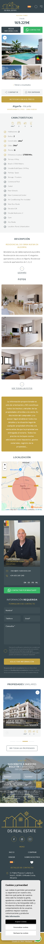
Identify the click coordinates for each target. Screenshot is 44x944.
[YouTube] (30, 839)
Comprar (32, 852)
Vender (11, 857)
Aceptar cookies (21, 922)
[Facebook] (13, 839)
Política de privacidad (16, 651)
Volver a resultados (23, 85)
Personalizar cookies (20, 927)
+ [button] (5, 464)
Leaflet (7, 509)
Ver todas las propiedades (22, 748)
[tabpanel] (22, 713)
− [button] (5, 468)
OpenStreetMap (22, 509)
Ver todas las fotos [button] (22, 388)
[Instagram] (22, 839)
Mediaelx (28, 941)
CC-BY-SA (38, 509)
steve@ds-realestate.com (20, 571)
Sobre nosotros (32, 857)
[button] (11, 92)
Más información (13, 916)
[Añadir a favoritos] (5, 38)
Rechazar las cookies (20, 933)
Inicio (11, 852)
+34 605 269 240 (17, 576)
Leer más (22, 273)
